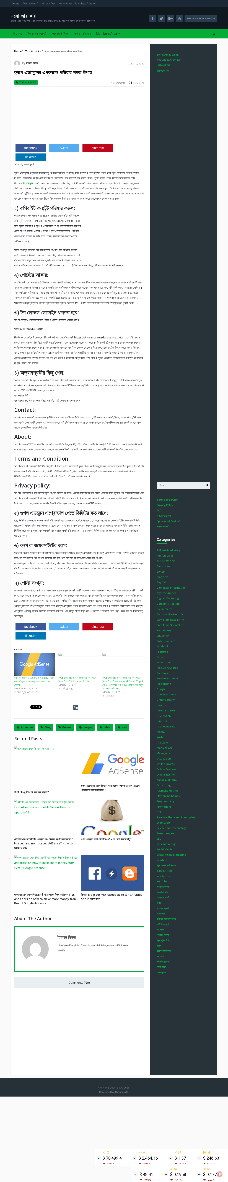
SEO (159, 838)
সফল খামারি (161, 967)
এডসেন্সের (87, 727)
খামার (159, 902)
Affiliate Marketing (168, 550)
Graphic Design (166, 699)
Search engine (165, 833)
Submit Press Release (201, 18)
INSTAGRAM (164, 715)
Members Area (83, 3)
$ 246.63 (211, 1158)
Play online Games (168, 796)
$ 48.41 (146, 1174)
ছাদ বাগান (161, 913)
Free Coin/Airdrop (167, 667)
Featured (162, 651)
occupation (164, 758)
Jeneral (161, 732)
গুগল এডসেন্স (27, 183)
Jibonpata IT (121, 1092)
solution (162, 860)
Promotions (164, 806)
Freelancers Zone (167, 678)
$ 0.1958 (178, 1174)
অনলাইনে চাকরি (163, 897)
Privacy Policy (165, 505)
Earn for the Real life (170, 614)
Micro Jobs (163, 753)
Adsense (27, 727)
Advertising (164, 515)
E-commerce (164, 609)
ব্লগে (124, 727)
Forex (160, 657)
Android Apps (165, 555)
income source (166, 710)
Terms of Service (167, 499)
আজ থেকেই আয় (65, 3)
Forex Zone (163, 662)
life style (162, 742)
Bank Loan (163, 566)
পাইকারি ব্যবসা (163, 934)
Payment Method (167, 790)
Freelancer (163, 673)
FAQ (159, 510)
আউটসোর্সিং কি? (163, 65)
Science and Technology (172, 828)
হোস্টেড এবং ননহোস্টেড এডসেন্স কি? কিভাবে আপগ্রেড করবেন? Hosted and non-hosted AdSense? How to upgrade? (43, 843)
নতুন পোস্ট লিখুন (48, 3)
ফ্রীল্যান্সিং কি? (163, 70)
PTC (159, 812)
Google (161, 689)
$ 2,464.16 (148, 1158)
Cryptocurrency (166, 593)
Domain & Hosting (168, 603)
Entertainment (166, 641)
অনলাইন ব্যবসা (163, 886)
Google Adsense (166, 694)
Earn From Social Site (170, 625)
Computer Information (171, 587)
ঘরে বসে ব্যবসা (163, 908)
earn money (164, 630)
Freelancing (164, 683)
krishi (160, 737)
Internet (162, 721)
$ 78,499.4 (112, 1158)
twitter (64, 148)
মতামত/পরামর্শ (162, 526)
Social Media (164, 849)
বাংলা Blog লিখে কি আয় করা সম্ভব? (31, 792)
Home (15, 3)
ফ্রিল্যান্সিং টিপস (163, 940)
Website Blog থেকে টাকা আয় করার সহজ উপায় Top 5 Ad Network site (77, 679)
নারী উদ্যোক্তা (163, 924)
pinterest (98, 148)
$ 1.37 (180, 1158)
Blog (48, 727)
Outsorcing (164, 785)
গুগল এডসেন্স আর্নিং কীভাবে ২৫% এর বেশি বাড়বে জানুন (106, 839)
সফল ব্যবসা (161, 972)
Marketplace (164, 748)
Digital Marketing (168, 598)
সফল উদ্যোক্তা (163, 961)
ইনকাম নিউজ (32, 63)
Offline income (166, 764)
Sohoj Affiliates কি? (168, 54)
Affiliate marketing (168, 60)
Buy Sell (161, 582)
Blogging (162, 577)
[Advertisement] (79, 117)
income (161, 705)
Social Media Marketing (171, 854)
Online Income (166, 774)
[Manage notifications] (219, 1174)
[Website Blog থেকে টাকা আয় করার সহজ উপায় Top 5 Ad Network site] (78, 664)
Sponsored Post (166, 865)
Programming (165, 801)
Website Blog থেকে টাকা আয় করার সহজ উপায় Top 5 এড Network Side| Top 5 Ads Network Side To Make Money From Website (122, 683)
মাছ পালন (160, 956)
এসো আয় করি (23, 16)
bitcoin (161, 571)
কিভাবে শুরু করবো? (30, 3)
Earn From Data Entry (170, 619)
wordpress (163, 876)
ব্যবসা (159, 945)
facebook (30, 148)
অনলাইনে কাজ (162, 892)
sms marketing (166, 844)
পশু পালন (160, 929)
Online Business (166, 769)
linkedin (30, 157)
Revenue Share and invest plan (176, 817)
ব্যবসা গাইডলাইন (164, 951)
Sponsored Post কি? (168, 521)
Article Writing (166, 561)
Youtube (162, 881)
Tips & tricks (27, 82)
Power (66, 727)
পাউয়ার (107, 727)
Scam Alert (163, 822)
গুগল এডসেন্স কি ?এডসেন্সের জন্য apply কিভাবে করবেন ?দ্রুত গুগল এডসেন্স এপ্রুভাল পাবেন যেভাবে (34, 681)
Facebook (163, 646)
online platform (167, 780)
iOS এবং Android (166, 726)
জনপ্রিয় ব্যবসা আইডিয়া (166, 918)
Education (163, 635)
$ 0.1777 (211, 1174)
